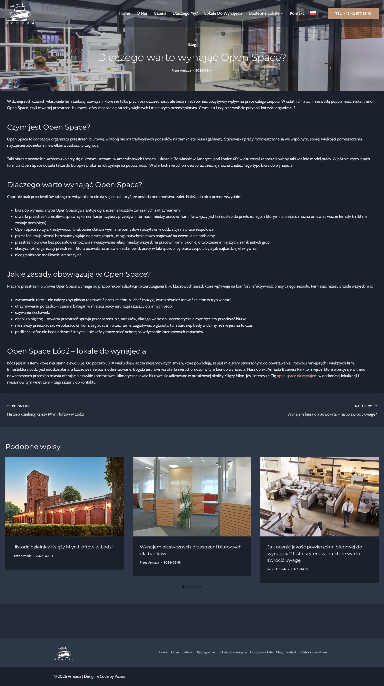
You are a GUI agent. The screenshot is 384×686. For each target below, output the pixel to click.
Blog (192, 44)
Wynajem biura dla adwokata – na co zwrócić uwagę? (332, 410)
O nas (142, 13)
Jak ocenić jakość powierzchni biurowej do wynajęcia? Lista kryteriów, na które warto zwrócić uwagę (314, 553)
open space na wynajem (297, 375)
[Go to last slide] (12, 520)
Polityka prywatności (314, 652)
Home (124, 13)
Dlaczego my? (185, 13)
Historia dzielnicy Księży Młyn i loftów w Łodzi (45, 410)
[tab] (183, 587)
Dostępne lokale (261, 652)
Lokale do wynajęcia (223, 13)
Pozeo (120, 676)
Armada (185, 70)
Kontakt (297, 13)
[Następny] (372, 520)
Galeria (160, 13)
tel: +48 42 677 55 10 (353, 13)
